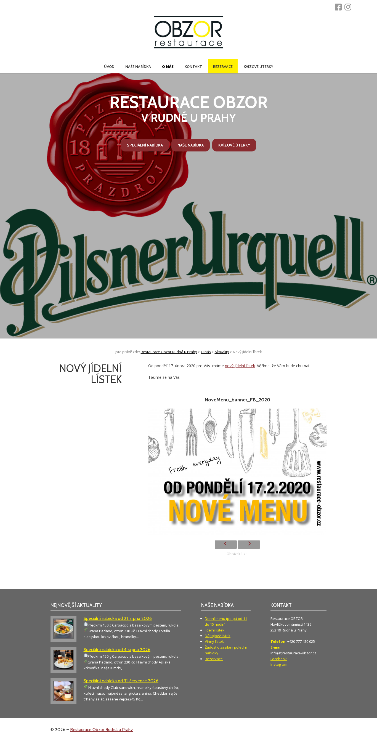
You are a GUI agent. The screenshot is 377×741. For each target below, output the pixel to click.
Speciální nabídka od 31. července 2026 (121, 680)
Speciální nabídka (145, 145)
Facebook (278, 658)
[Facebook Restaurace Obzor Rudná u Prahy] (339, 7)
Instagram (278, 664)
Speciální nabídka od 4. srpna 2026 (117, 649)
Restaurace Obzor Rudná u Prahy (101, 729)
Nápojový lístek (217, 635)
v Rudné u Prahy (188, 108)
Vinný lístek (214, 641)
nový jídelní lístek (240, 365)
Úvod (109, 66)
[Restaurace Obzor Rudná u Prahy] (188, 32)
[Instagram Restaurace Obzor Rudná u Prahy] (349, 7)
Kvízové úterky (258, 66)
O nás (168, 66)
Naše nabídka (138, 66)
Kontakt (193, 66)
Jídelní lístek (214, 630)
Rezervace (223, 66)
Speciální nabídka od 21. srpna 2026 (118, 618)
